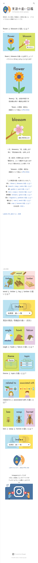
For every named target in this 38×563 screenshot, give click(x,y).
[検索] (34, 3)
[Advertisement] (19, 244)
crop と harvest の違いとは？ (21, 203)
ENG (27, 110)
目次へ (22, 206)
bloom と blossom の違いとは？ (21, 183)
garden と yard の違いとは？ (20, 189)
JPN (23, 110)
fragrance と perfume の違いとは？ (21, 197)
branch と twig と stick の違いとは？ (20, 186)
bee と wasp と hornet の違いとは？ (20, 192)
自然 (19, 214)
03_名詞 (11, 214)
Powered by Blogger (20, 554)
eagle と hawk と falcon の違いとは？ (18, 347)
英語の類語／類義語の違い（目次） (17, 320)
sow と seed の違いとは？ (22, 200)
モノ (15, 214)
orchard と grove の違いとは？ (22, 195)
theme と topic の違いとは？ (15, 373)
